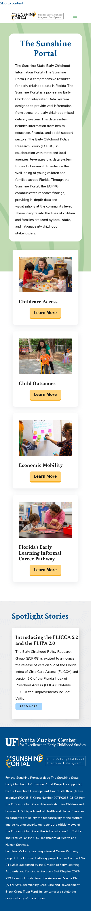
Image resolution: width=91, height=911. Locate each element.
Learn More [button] (45, 312)
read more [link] (29, 706)
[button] (75, 17)
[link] (37, 17)
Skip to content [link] (11, 3)
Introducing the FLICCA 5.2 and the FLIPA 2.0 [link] (46, 640)
